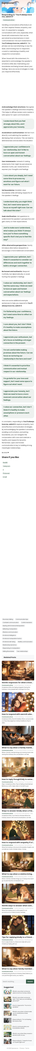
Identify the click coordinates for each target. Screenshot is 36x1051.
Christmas (28, 685)
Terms (27, 1048)
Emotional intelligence (9, 635)
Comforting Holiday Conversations (25, 750)
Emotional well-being (9, 642)
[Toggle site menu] (32, 3)
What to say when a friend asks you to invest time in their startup (22, 1013)
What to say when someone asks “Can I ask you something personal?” (22, 999)
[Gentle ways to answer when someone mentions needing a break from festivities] (18, 893)
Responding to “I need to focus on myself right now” (22, 1041)
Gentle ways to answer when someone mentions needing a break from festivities (18, 905)
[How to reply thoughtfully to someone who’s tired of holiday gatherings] (18, 767)
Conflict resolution (26, 622)
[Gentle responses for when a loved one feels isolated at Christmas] (18, 670)
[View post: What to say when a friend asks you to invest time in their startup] (7, 1013)
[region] (18, 89)
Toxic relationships (22, 651)
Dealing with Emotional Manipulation (13, 626)
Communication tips (22, 619)
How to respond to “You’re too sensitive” (22, 1006)
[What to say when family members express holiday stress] (18, 957)
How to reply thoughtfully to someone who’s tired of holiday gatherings (18, 779)
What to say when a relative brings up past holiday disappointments (18, 874)
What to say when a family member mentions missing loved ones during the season (18, 748)
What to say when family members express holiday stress (18, 969)
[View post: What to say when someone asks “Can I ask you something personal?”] (7, 999)
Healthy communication (25, 642)
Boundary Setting (8, 619)
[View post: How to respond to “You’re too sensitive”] (7, 1006)
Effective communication (10, 632)
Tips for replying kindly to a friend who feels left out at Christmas (18, 937)
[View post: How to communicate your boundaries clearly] (7, 1027)
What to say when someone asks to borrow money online (22, 992)
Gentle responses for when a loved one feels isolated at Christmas (18, 682)
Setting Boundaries (8, 651)
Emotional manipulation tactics (12, 638)
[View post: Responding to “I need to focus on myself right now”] (7, 1041)
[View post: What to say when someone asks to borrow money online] (7, 992)
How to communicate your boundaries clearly (21, 1027)
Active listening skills (20, 877)
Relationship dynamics (10, 645)
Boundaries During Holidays (22, 971)
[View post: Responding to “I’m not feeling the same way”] (7, 1020)
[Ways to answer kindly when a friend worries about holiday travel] (18, 799)
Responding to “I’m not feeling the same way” (22, 1020)
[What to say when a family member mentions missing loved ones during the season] (18, 736)
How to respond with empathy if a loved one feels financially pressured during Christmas (18, 842)
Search (30, 981)
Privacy (22, 1048)
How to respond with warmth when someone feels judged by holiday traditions (18, 714)
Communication (8, 20)
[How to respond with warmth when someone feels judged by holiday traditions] (18, 702)
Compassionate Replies (21, 813)
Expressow (8, 2)
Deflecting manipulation (10, 629)
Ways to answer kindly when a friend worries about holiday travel (18, 811)
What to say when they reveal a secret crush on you (22, 1034)
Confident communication (11, 622)
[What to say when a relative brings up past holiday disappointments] (18, 862)
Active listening (19, 685)
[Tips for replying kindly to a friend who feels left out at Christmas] (18, 925)
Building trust (29, 940)
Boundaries (28, 845)
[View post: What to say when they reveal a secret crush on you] (7, 1034)
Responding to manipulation (11, 648)
